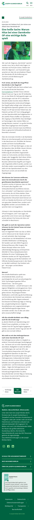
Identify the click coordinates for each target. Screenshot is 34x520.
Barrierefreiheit (17, 509)
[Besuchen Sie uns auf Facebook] (8, 446)
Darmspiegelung (7, 91)
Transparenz (22, 506)
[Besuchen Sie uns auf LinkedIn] (13, 446)
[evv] (17, 477)
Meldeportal (9, 506)
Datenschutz (21, 499)
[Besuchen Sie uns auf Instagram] (4, 446)
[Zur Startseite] (13, 4)
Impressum (9, 499)
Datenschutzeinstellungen (15, 502)
